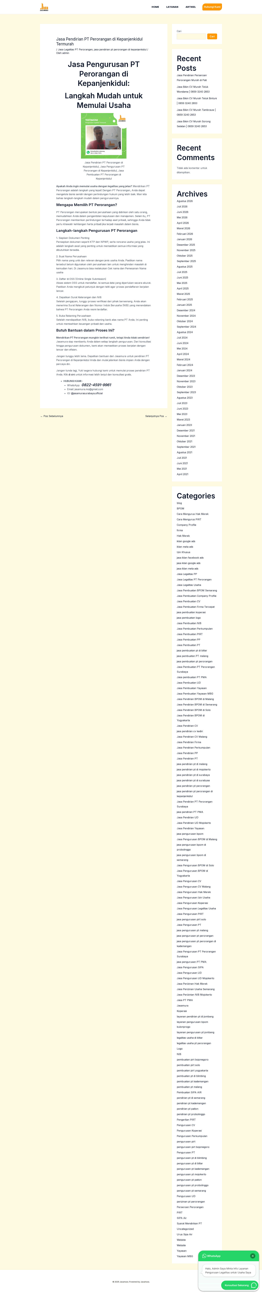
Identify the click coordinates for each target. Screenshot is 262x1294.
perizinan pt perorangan (191, 1201)
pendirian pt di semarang (191, 1097)
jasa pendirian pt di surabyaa (193, 780)
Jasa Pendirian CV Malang (192, 736)
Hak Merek (183, 535)
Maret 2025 (183, 293)
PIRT (180, 1212)
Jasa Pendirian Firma (189, 742)
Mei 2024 (182, 348)
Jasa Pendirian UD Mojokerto (194, 822)
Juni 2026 (182, 211)
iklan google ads (186, 541)
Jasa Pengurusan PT (189, 924)
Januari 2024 (184, 370)
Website (181, 1245)
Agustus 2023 (185, 397)
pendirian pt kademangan (191, 1103)
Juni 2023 (182, 408)
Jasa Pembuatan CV (188, 601)
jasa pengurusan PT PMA (192, 961)
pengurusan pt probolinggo (192, 1185)
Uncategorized (185, 1228)
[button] (212, 6)
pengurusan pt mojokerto (191, 1174)
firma (180, 530)
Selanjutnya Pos (156, 416)
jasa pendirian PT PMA (190, 811)
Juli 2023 (182, 403)
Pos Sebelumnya (51, 416)
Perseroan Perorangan (190, 1207)
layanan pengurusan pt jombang (195, 1032)
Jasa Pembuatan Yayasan (192, 688)
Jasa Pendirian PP (187, 753)
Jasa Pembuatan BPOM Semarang (197, 590)
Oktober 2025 (185, 255)
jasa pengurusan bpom (190, 833)
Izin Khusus (183, 552)
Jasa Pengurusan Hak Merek (194, 892)
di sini (72, 374)
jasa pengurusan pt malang (192, 930)
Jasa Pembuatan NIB (189, 623)
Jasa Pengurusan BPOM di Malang (197, 839)
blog (179, 503)
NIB (179, 1054)
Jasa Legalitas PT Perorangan (75, 49)
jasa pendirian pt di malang (192, 764)
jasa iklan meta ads (187, 568)
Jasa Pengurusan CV (189, 881)
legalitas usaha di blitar (190, 1037)
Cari (179, 31)
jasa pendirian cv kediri (190, 731)
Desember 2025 (186, 244)
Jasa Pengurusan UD (189, 972)
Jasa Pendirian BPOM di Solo (194, 709)
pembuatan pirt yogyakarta (192, 1070)
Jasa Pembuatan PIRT (190, 634)
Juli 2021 (182, 457)
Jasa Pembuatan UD (189, 682)
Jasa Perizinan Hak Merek (192, 983)
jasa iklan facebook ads (190, 557)
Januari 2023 (184, 425)
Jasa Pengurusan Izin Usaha (193, 897)
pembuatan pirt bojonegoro (192, 1059)
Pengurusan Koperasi (189, 1130)
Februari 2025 (185, 299)
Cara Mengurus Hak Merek (192, 513)
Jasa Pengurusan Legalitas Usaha (196, 908)
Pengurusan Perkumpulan (192, 1136)
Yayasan (181, 1250)
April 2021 (182, 474)
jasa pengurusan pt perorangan (195, 935)
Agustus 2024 (185, 332)
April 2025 (183, 288)
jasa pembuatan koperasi (191, 612)
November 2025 (186, 250)
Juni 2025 (182, 277)
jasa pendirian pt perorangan (193, 785)
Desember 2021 (186, 430)
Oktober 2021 (184, 441)
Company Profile (186, 524)
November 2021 (186, 435)
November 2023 (186, 381)
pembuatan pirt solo (188, 1065)
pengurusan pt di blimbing (192, 1157)
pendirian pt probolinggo (191, 1114)
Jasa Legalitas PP (187, 574)
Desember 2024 (186, 310)
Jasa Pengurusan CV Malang (193, 886)
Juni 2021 (182, 463)
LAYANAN (172, 7)
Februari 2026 (185, 233)
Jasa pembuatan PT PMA (192, 677)
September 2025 (186, 261)
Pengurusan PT (186, 1152)
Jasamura (182, 1005)
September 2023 (186, 392)
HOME (155, 7)
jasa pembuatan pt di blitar (192, 650)
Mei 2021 (182, 468)
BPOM (180, 508)
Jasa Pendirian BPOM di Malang (195, 699)
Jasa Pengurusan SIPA (190, 967)
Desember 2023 (186, 375)
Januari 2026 (184, 239)
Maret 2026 (183, 228)
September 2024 (186, 326)
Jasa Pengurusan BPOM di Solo (195, 865)
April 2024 (183, 354)
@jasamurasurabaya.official (87, 393)
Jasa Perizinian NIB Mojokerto (194, 994)
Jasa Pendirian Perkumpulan (193, 747)
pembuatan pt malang (189, 1086)
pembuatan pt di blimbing (191, 1075)
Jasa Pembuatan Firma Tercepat (196, 606)
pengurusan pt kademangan (193, 1168)
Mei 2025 (182, 283)
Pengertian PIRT (186, 1119)
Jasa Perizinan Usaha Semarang (196, 989)
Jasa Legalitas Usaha (189, 584)
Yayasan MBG (185, 1256)
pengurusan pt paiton (189, 1179)
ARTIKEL (191, 7)
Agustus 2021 (184, 452)
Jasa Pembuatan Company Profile (196, 595)
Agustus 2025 (185, 266)
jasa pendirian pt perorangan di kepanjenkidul (120, 49)
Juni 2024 (182, 343)
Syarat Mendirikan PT (189, 1223)
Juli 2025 (182, 272)
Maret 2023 (183, 419)
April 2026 (183, 222)
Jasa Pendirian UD (187, 817)
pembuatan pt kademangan (192, 1081)
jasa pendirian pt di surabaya (193, 774)
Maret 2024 (183, 359)
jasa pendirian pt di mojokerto (194, 769)
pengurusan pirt (186, 1141)
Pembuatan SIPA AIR (189, 1092)
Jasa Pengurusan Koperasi (192, 902)
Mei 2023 (182, 414)
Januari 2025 (184, 304)
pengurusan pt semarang (191, 1190)
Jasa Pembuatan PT (188, 645)
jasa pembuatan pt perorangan (194, 661)
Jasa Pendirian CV (187, 725)
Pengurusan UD (186, 1196)
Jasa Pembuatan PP (188, 639)
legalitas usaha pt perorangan (194, 1043)
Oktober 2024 (185, 321)
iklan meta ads (185, 546)
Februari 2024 (185, 364)
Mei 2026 (182, 217)
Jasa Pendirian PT (187, 758)
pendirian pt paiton (187, 1108)
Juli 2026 (182, 206)
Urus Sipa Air (184, 1234)
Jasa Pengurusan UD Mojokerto (195, 978)
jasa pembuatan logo (189, 617)
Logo (180, 1048)
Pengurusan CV (186, 1125)
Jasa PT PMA (185, 1000)
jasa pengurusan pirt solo (191, 919)
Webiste (181, 1239)
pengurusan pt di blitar (190, 1163)
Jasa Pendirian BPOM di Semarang (197, 704)
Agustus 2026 (185, 201)
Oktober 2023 (185, 386)
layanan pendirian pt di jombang (195, 1016)
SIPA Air (182, 1217)
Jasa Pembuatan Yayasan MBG (195, 693)
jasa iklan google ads (188, 563)
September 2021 (186, 446)
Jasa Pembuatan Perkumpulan (195, 628)
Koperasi (182, 1011)
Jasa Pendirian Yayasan (190, 828)
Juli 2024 (182, 337)
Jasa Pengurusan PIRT (190, 913)
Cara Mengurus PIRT (189, 519)
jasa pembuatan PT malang (192, 655)
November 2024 (186, 315)
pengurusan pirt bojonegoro (193, 1146)
